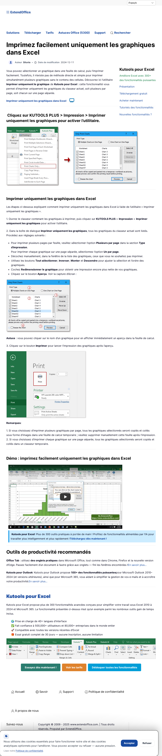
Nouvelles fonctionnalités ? (135, 114)
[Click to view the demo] (70, 100)
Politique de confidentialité (106, 691)
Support (100, 32)
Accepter (129, 743)
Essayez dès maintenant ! (40, 667)
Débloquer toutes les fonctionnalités (114, 667)
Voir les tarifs (74, 667)
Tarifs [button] (50, 32)
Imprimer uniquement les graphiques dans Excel (36, 100)
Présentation (126, 86)
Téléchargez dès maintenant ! (88, 538)
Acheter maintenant (131, 100)
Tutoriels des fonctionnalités (136, 107)
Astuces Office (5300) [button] (74, 32)
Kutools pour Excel (28, 596)
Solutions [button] (12, 32)
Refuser (147, 743)
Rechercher (122, 32)
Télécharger (32, 32)
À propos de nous (27, 710)
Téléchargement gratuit (133, 93)
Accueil (20, 691)
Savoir (43, 691)
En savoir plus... (137, 564)
